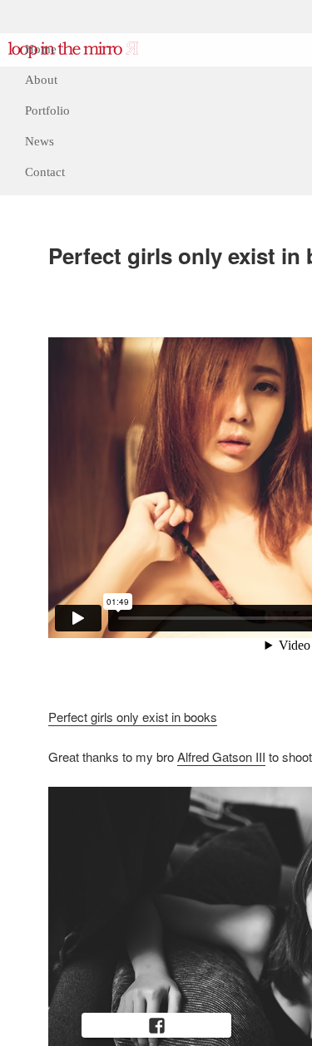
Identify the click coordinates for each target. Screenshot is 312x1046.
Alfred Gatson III (221, 756)
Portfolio (47, 110)
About (41, 79)
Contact (45, 172)
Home (41, 49)
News (39, 141)
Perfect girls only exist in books (132, 716)
